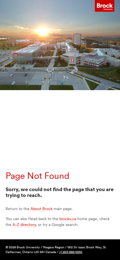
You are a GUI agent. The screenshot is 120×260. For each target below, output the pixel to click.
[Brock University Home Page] (104, 6)
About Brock (41, 208)
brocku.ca (67, 218)
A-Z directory (24, 224)
